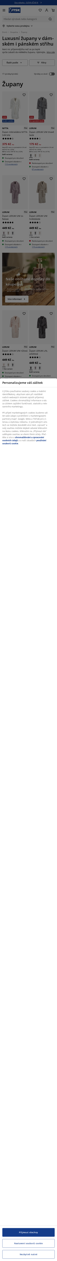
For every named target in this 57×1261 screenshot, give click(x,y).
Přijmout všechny (28, 1232)
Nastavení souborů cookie (28, 1243)
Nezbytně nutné (28, 1254)
